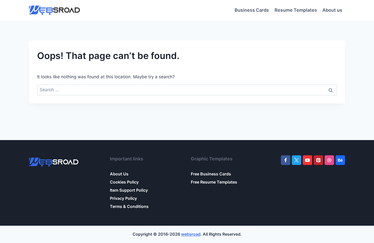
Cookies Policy (124, 182)
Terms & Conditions (129, 206)
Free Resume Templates (214, 182)
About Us (119, 173)
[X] (296, 160)
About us (332, 10)
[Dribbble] (329, 160)
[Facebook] (285, 160)
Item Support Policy (129, 190)
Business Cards (252, 10)
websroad (190, 234)
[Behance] (340, 160)
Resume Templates (296, 10)
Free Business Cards (211, 173)
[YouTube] (307, 160)
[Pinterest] (318, 160)
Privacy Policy (123, 198)
